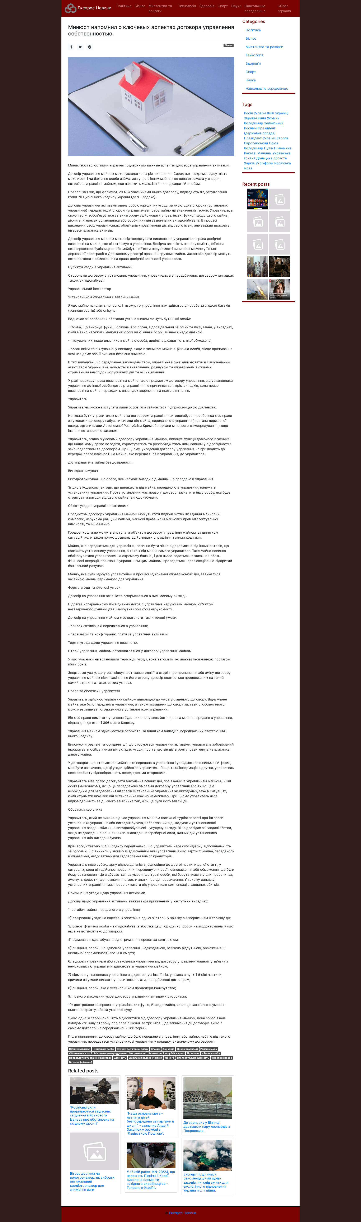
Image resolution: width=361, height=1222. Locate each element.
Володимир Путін (258, 148)
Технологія (254, 55)
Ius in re (169, 1057)
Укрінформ (264, 163)
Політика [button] (123, 6)
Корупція (168, 1049)
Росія (248, 113)
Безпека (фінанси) (80, 1062)
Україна (260, 113)
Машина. (264, 153)
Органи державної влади (132, 1049)
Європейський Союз (261, 143)
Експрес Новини (93, 7)
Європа (282, 138)
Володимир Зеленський (263, 123)
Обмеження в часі (80, 1053)
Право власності (187, 1049)
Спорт (251, 72)
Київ (270, 113)
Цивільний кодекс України (145, 1057)
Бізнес (229, 45)
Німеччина (282, 148)
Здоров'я (253, 63)
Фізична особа (211, 1053)
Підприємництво (79, 1049)
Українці (282, 113)
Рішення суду (208, 1049)
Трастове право (222, 1057)
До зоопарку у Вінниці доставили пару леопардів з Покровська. (206, 1126)
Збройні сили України (262, 118)
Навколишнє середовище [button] (255, 8)
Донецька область (271, 158)
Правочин (193, 1053)
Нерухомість (137, 1053)
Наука (251, 80)
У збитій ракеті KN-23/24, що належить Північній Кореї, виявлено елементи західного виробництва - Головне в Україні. (151, 1180)
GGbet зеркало (284, 8)
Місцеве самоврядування (110, 1053)
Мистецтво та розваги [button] (160, 8)
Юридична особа (103, 1049)
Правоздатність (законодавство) (90, 1057)
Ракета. (250, 153)
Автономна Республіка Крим (166, 1053)
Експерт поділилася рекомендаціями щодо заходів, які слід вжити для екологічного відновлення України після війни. (205, 1182)
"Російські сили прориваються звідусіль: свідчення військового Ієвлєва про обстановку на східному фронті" (92, 1115)
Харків (249, 163)
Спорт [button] (223, 6)
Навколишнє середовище (267, 88)
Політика (253, 30)
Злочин (155, 1049)
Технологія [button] (187, 6)
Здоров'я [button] (206, 6)
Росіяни (250, 128)
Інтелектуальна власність (193, 1057)
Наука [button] (236, 6)
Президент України (259, 138)
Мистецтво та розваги (264, 47)
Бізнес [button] (140, 6)
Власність (120, 1057)
